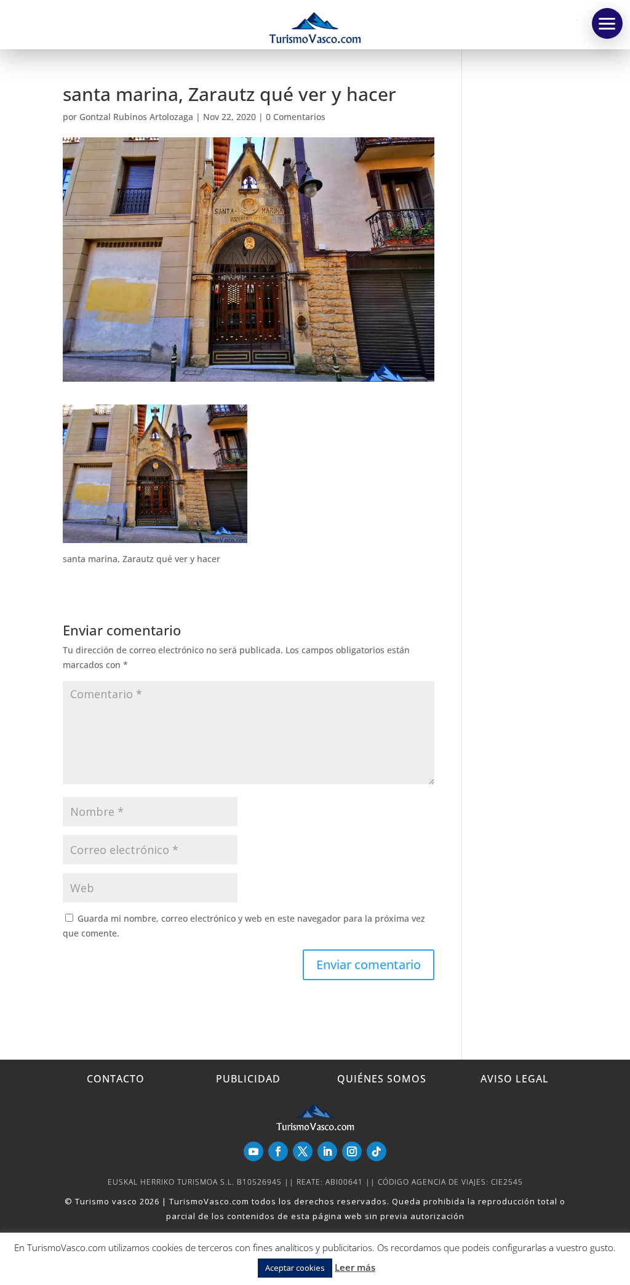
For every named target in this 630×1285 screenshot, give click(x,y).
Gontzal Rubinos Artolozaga (136, 117)
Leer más (355, 1267)
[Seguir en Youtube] (253, 1151)
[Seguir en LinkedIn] (327, 1151)
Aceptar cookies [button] (295, 1267)
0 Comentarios (295, 117)
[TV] (607, 23)
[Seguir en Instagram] (352, 1151)
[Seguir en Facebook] (278, 1151)
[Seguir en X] (303, 1151)
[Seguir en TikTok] (376, 1151)
